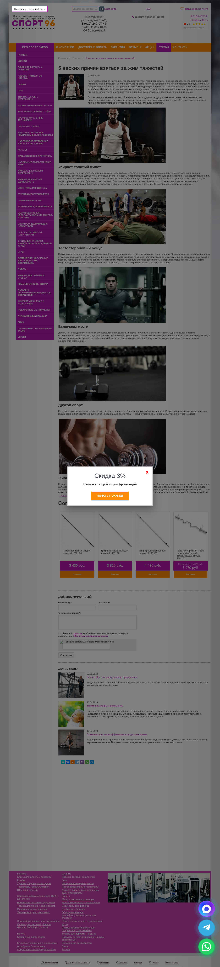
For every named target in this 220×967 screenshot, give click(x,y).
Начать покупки (110, 495)
